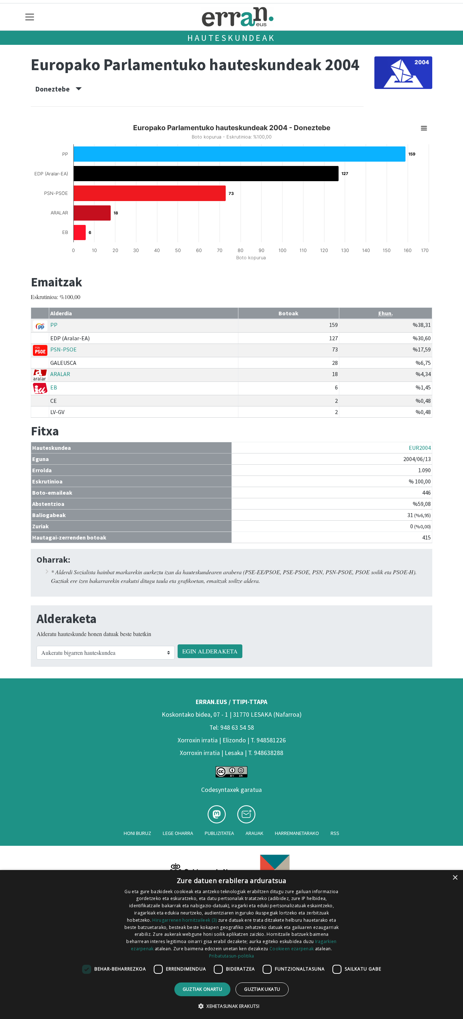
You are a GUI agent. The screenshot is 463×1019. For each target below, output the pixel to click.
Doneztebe (55, 89)
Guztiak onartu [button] (202, 989)
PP (54, 324)
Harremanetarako (297, 833)
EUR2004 (420, 447)
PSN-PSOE (63, 349)
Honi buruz (137, 833)
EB (53, 387)
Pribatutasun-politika (231, 956)
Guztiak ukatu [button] (262, 989)
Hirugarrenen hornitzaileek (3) (184, 920)
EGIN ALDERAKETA (210, 651)
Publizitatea (219, 833)
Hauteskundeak (231, 37)
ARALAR (60, 374)
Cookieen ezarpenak (291, 949)
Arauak (254, 833)
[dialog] (231, 944)
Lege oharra (178, 833)
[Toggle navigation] (30, 16)
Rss (335, 833)
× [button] (455, 878)
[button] (231, 1006)
